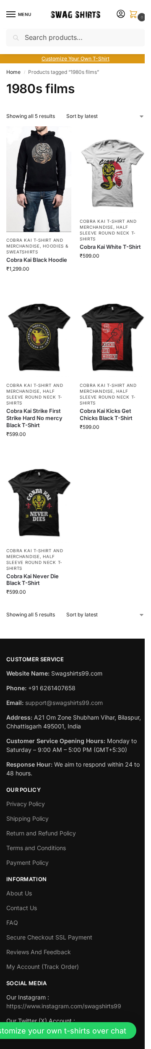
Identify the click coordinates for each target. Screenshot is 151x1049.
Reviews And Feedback (38, 951)
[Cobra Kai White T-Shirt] (112, 169)
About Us (19, 893)
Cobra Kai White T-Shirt (110, 246)
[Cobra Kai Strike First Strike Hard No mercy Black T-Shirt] (38, 333)
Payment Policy (27, 862)
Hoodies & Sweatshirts (37, 248)
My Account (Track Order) (42, 966)
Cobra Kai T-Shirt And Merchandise (34, 242)
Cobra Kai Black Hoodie (36, 259)
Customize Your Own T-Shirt (75, 58)
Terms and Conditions (36, 847)
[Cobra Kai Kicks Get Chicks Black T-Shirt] (112, 333)
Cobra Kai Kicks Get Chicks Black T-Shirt (106, 414)
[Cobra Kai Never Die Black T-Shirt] (38, 499)
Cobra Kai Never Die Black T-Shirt (32, 580)
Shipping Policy (27, 818)
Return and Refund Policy (41, 833)
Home (13, 72)
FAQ (12, 922)
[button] (135, 15)
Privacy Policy (25, 803)
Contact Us (21, 907)
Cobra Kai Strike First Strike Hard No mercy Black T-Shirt (34, 417)
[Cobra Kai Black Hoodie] (38, 179)
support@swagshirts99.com (64, 702)
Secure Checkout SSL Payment (49, 937)
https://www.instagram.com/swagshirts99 (63, 1006)
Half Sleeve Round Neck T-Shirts (108, 232)
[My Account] (121, 14)
